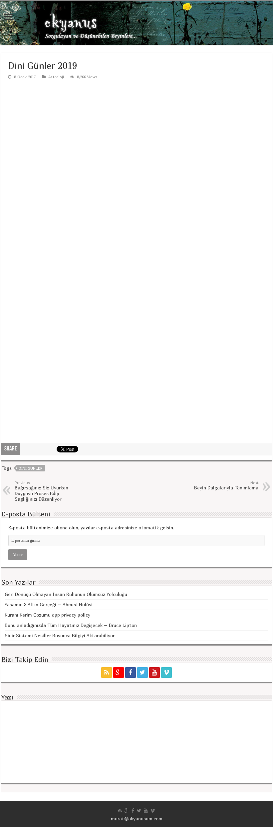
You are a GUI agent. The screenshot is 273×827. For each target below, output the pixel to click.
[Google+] (118, 672)
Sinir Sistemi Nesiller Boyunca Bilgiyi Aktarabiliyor (60, 635)
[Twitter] (142, 672)
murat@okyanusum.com (136, 818)
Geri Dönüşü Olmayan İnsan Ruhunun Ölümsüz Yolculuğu (66, 594)
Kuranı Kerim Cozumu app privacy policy (47, 615)
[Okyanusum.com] (136, 23)
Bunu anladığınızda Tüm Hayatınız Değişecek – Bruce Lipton (71, 625)
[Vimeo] (166, 672)
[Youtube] (154, 672)
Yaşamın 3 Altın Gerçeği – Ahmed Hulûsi (49, 604)
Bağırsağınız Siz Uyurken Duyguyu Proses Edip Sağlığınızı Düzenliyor (41, 491)
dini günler (31, 468)
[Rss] (106, 672)
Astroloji (56, 76)
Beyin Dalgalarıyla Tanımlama (226, 485)
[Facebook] (130, 672)
